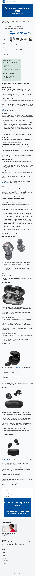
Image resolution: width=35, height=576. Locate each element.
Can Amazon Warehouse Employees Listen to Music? (8, 534)
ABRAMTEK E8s (7, 459)
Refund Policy (5, 555)
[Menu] (32, 1)
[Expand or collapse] (19, 60)
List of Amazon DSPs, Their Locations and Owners (11, 495)
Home (3, 552)
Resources (4, 557)
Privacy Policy (5, 554)
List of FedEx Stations (7, 496)
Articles (3, 551)
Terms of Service (5, 560)
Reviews (22, 13)
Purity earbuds (5, 410)
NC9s (5, 307)
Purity (25, 33)
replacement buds (5, 182)
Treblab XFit (17, 367)
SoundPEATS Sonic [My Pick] (12, 33)
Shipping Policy (5, 558)
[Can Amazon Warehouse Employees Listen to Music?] (9, 528)
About (3, 549)
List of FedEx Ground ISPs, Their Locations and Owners (12, 494)
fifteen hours (4, 110)
